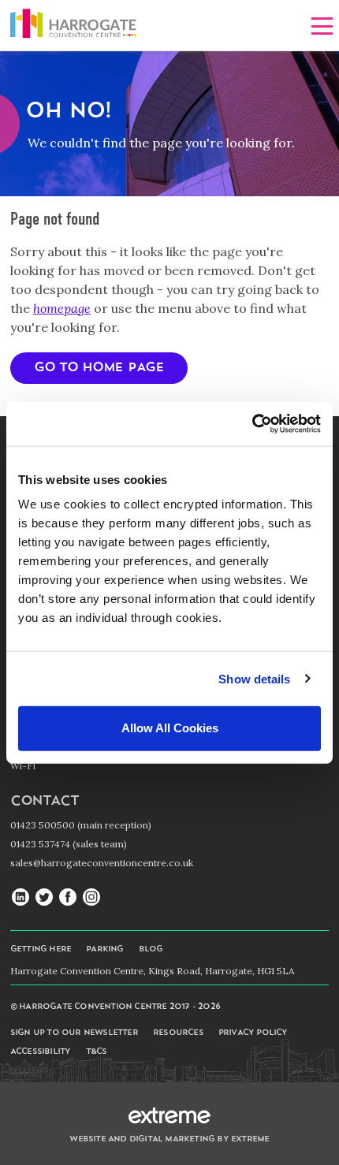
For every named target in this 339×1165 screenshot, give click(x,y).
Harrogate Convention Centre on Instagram (91, 897)
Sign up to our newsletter (74, 1033)
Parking (104, 949)
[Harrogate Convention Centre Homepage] (73, 26)
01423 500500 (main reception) (80, 825)
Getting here (40, 949)
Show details (254, 678)
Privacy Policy (253, 1033)
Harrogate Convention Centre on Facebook (67, 897)
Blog (151, 949)
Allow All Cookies (169, 728)
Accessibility (40, 1052)
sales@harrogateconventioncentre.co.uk (101, 863)
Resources (178, 1033)
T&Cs (96, 1052)
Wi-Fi (22, 766)
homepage (62, 308)
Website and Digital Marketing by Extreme (169, 1139)
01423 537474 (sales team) (68, 844)
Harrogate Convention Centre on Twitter (44, 897)
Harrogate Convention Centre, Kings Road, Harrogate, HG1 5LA (152, 971)
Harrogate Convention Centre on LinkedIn (20, 897)
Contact (44, 801)
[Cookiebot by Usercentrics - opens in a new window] (252, 424)
